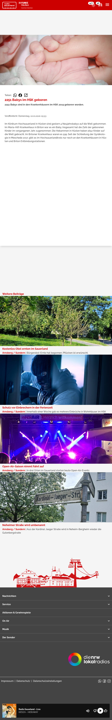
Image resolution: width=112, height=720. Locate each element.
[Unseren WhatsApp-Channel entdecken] (100, 681)
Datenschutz (23, 681)
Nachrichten (9, 596)
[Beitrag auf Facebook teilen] (20, 95)
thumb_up (105, 710)
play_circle (100, 710)
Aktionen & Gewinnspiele (16, 612)
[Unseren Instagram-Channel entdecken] (109, 681)
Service (6, 604)
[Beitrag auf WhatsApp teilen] (15, 95)
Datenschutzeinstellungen (47, 681)
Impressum (7, 681)
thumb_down (95, 710)
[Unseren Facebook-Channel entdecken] (104, 681)
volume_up (88, 711)
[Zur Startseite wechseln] (9, 5)
